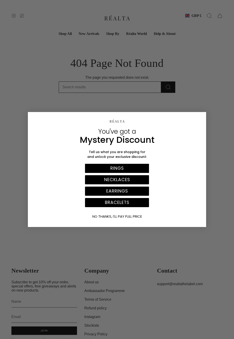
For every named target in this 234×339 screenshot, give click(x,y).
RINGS (117, 168)
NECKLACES (117, 180)
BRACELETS (117, 202)
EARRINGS (117, 191)
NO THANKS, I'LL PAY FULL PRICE (117, 216)
